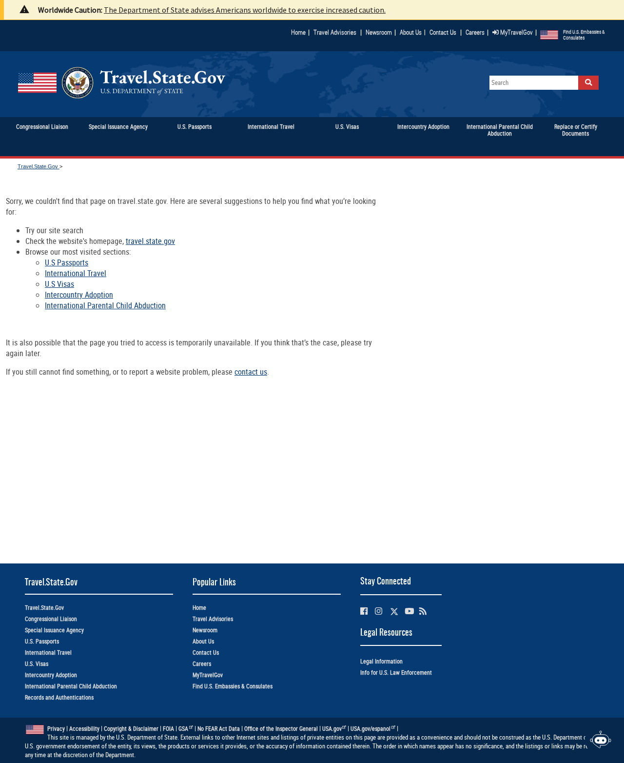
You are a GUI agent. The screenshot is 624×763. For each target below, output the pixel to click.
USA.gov (332, 728)
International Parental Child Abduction (105, 305)
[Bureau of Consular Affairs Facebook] (364, 611)
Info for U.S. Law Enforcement (396, 672)
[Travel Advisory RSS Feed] (423, 611)
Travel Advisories (334, 32)
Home (298, 32)
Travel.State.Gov (38, 166)
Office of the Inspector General (281, 728)
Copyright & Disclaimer (131, 728)
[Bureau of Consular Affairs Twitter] (394, 611)
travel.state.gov (150, 241)
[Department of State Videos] (409, 611)
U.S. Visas (36, 663)
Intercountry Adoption (79, 294)
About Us (413, 32)
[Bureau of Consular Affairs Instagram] (378, 611)
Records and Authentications (59, 697)
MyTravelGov (516, 32)
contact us (250, 371)
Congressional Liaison (51, 618)
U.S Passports (66, 262)
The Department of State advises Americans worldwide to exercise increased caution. (245, 10)
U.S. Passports (42, 641)
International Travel (75, 273)
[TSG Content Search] (588, 83)
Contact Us (443, 32)
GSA (183, 728)
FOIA (168, 728)
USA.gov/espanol (370, 728)
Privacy (56, 728)
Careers (475, 32)
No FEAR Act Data (218, 728)
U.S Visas (59, 284)
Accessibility (84, 728)
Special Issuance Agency (54, 630)
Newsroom (379, 32)
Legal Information (381, 661)
